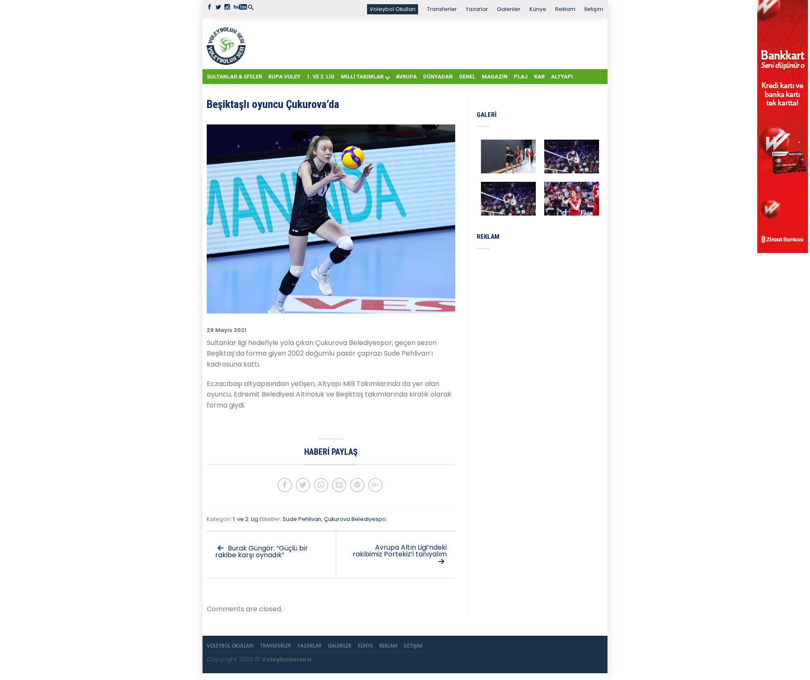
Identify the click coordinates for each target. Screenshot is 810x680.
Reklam (565, 9)
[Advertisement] (426, 43)
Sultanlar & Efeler (234, 76)
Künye (537, 9)
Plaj (521, 76)
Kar (539, 76)
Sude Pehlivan (302, 519)
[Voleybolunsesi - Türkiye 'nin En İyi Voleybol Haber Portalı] (228, 44)
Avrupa (406, 76)
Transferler (442, 9)
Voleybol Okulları (393, 9)
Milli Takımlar (362, 76)
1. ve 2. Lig (321, 76)
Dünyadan (438, 76)
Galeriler (509, 9)
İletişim (593, 9)
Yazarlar (477, 9)
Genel (467, 76)
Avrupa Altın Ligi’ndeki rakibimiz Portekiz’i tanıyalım (400, 550)
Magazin (495, 76)
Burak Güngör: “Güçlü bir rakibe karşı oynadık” (261, 551)
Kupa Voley (284, 76)
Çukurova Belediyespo (355, 519)
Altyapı (562, 76)
